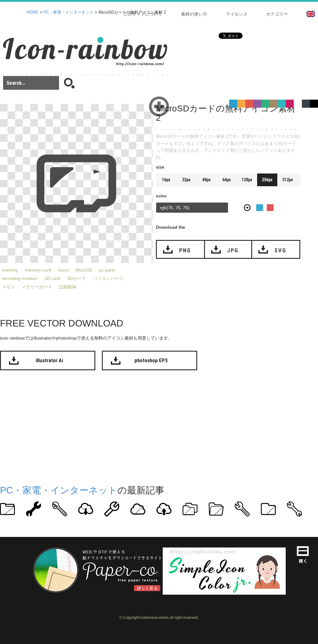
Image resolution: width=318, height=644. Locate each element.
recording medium (20, 278)
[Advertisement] (159, 426)
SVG (280, 250)
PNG (185, 250)
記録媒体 (67, 286)
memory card (38, 270)
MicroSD (83, 270)
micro (63, 270)
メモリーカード (37, 286)
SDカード (76, 278)
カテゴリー (277, 13)
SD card (52, 278)
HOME (32, 12)
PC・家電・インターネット (68, 12)
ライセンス (237, 13)
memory (10, 270)
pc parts (107, 270)
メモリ (8, 286)
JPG (232, 250)
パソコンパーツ (108, 278)
